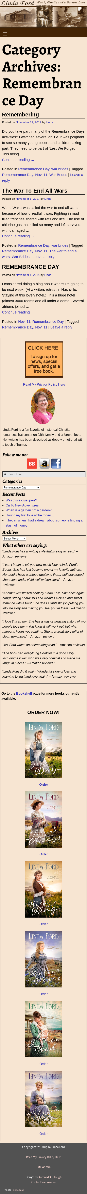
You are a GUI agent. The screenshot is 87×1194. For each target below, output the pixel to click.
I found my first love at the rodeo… (30, 515)
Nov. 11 (24, 322)
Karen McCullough (50, 1177)
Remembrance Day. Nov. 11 (24, 175)
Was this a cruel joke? (21, 500)
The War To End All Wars (34, 191)
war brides (59, 169)
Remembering (20, 115)
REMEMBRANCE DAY (30, 267)
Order (43, 854)
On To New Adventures (22, 505)
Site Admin (44, 1167)
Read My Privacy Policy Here (44, 384)
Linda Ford (18, 1190)
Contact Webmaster (43, 1182)
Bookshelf (24, 693)
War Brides (58, 175)
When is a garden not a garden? (29, 510)
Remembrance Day (33, 169)
